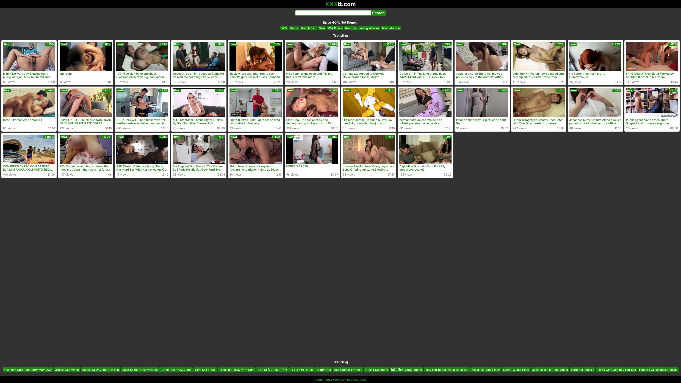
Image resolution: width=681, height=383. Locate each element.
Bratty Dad (324, 369)
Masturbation (391, 28)
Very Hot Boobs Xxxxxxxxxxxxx (446, 369)
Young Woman (369, 28)
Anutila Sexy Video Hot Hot (100, 369)
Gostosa (350, 28)
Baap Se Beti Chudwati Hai (140, 369)
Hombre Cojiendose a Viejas (658, 369)
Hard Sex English (582, 369)
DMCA (339, 379)
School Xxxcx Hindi (516, 369)
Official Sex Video (67, 369)
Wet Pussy (335, 28)
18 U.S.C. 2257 (357, 379)
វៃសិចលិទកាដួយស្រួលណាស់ (406, 369)
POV (284, 28)
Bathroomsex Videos (348, 369)
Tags (328, 379)
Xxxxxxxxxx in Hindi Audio (550, 369)
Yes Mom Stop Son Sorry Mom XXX (28, 369)
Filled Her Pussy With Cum (236, 369)
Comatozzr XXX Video (177, 369)
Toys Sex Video (205, 369)
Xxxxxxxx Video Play (486, 369)
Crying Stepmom (376, 369)
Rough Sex (308, 28)
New (322, 28)
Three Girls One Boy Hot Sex (616, 369)
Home (318, 379)
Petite (294, 28)
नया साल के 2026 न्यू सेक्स (272, 369)
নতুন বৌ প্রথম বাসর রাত (302, 369)
